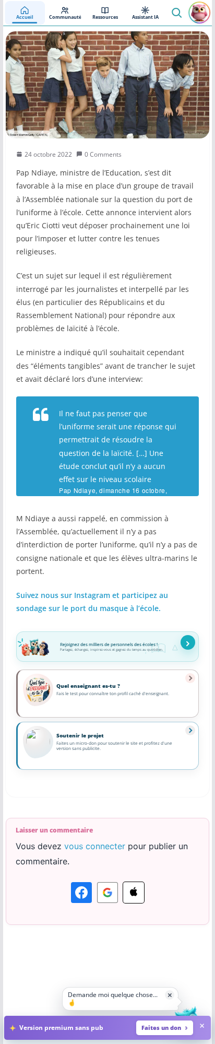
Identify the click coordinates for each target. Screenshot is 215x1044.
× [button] (170, 994)
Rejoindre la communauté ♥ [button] (188, 642)
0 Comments (103, 154)
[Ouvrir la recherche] (176, 12)
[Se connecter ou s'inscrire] (199, 12)
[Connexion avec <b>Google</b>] (107, 892)
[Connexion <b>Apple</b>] (133, 892)
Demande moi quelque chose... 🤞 (113, 998)
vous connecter (94, 846)
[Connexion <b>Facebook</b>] (81, 892)
